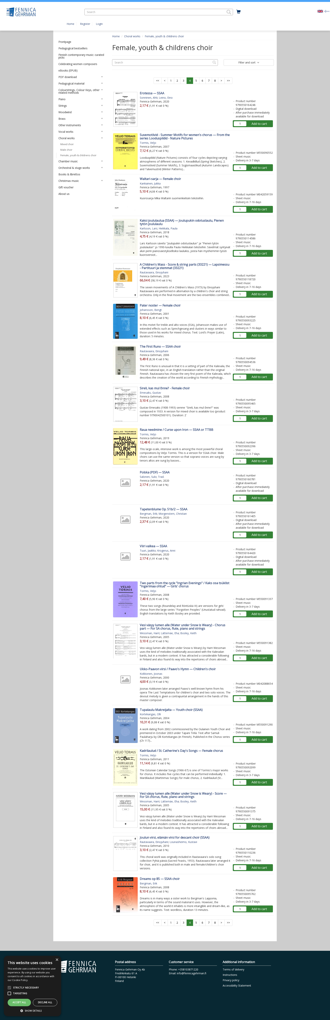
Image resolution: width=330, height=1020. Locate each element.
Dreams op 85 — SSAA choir (160, 879)
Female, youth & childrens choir (164, 36)
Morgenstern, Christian (173, 513)
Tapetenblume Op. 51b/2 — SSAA (163, 509)
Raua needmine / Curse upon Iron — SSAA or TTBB (176, 430)
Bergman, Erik (148, 513)
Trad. (161, 477)
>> (228, 80)
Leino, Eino (166, 97)
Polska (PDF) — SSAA (155, 472)
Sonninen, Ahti (149, 97)
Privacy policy (231, 980)
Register (85, 24)
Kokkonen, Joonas (151, 673)
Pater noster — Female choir (160, 305)
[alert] (32, 986)
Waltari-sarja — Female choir (160, 179)
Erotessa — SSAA (152, 93)
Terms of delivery (233, 969)
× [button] (56, 959)
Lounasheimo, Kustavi (183, 842)
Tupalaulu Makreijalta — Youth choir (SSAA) (171, 710)
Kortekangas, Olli (150, 714)
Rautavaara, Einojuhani (154, 272)
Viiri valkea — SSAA (153, 546)
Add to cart (259, 124)
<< (157, 80)
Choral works (132, 36)
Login (99, 24)
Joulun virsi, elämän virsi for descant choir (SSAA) (174, 837)
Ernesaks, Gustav (150, 392)
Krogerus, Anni (166, 550)
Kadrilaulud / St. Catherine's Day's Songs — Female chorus (181, 751)
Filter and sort (247, 62)
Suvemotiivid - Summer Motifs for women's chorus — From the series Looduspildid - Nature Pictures (185, 136)
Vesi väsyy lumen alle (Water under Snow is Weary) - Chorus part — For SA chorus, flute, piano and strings (182, 627)
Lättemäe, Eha (170, 633)
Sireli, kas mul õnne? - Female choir (165, 388)
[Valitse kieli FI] (327, 11)
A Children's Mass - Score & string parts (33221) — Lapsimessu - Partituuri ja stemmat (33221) (184, 266)
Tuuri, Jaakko (148, 550)
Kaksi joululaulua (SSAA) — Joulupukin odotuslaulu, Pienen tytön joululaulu (182, 222)
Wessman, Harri (149, 633)
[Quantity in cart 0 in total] (238, 12)
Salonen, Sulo (148, 477)
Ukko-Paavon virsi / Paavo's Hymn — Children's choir (178, 669)
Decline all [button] (45, 1002)
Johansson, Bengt (151, 310)
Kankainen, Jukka (150, 183)
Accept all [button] (19, 1002)
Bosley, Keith (188, 633)
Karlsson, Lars (148, 228)
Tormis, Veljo (148, 143)
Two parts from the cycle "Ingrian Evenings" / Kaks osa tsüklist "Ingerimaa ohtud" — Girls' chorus (184, 584)
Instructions (230, 975)
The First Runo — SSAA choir (160, 346)
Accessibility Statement (237, 985)
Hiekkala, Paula (168, 228)
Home (70, 24)
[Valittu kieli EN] (320, 11)
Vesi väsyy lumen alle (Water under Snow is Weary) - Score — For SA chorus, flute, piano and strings (183, 795)
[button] (228, 12)
